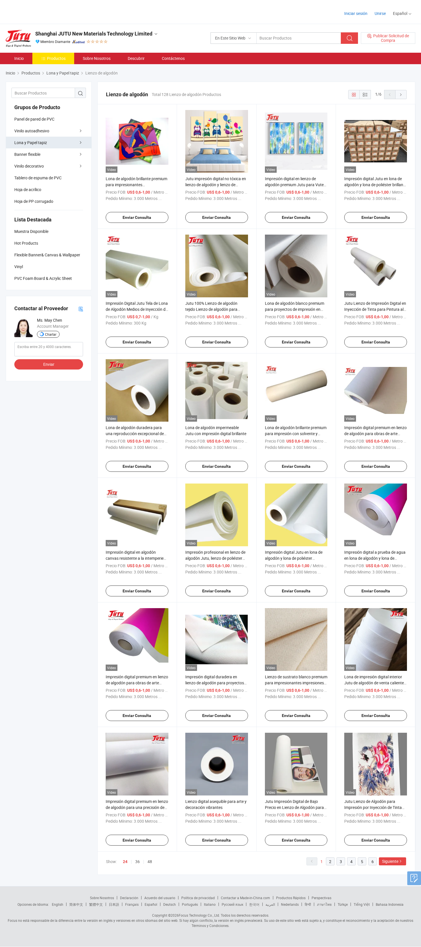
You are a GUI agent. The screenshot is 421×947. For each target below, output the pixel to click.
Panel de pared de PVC (34, 119)
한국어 (254, 904)
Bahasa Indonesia (390, 904)
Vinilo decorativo (29, 166)
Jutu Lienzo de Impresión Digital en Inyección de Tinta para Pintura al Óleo (375, 309)
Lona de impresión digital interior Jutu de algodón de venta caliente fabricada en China (374, 682)
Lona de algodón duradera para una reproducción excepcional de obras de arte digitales (135, 433)
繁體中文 (96, 904)
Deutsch (169, 904)
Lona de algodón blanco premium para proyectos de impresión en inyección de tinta (294, 309)
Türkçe (343, 904)
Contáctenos (173, 58)
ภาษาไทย (324, 904)
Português (190, 904)
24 (125, 861)
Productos (56, 58)
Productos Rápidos (291, 897)
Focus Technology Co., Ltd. (199, 915)
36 (137, 861)
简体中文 (76, 904)
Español (151, 904)
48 (149, 861)
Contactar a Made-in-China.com (245, 897)
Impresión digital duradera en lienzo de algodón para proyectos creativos (214, 682)
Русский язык (232, 904)
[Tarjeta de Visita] (80, 309)
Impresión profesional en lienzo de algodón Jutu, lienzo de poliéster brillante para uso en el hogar (215, 558)
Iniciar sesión (355, 13)
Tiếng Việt (362, 904)
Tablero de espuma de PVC (38, 177)
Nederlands (290, 904)
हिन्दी (308, 904)
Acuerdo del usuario (159, 897)
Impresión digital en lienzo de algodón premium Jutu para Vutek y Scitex (295, 184)
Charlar (50, 334)
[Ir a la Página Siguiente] (401, 94)
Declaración (129, 897)
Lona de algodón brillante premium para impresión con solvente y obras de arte (295, 433)
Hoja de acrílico (27, 189)
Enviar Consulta (137, 217)
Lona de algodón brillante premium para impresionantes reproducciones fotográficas (136, 184)
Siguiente (390, 861)
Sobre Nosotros (97, 58)
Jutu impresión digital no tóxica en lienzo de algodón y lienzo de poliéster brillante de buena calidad (216, 184)
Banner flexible (27, 154)
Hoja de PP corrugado (33, 201)
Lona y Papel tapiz (30, 142)
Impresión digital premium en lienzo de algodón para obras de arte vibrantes (375, 433)
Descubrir (136, 58)
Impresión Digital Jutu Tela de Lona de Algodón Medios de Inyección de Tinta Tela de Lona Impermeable (137, 309)
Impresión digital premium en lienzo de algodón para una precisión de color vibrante (137, 807)
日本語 (114, 904)
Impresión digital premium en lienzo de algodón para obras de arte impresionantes (137, 682)
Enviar (48, 364)
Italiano (210, 904)
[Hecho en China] (42, 11)
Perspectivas (321, 897)
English (57, 904)
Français (132, 904)
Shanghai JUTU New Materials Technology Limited (93, 34)
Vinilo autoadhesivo (31, 130)
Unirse (380, 13)
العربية (270, 904)
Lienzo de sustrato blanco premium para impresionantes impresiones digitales (296, 682)
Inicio (19, 58)
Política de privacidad (198, 897)
